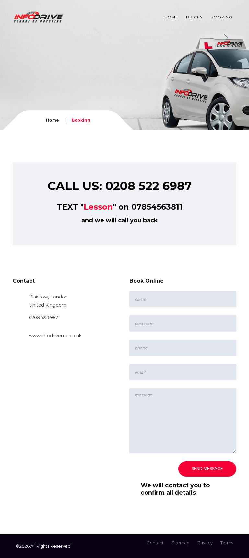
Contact (155, 542)
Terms (226, 542)
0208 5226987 (43, 317)
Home (171, 17)
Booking (221, 17)
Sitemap (181, 542)
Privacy (205, 542)
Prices (194, 17)
